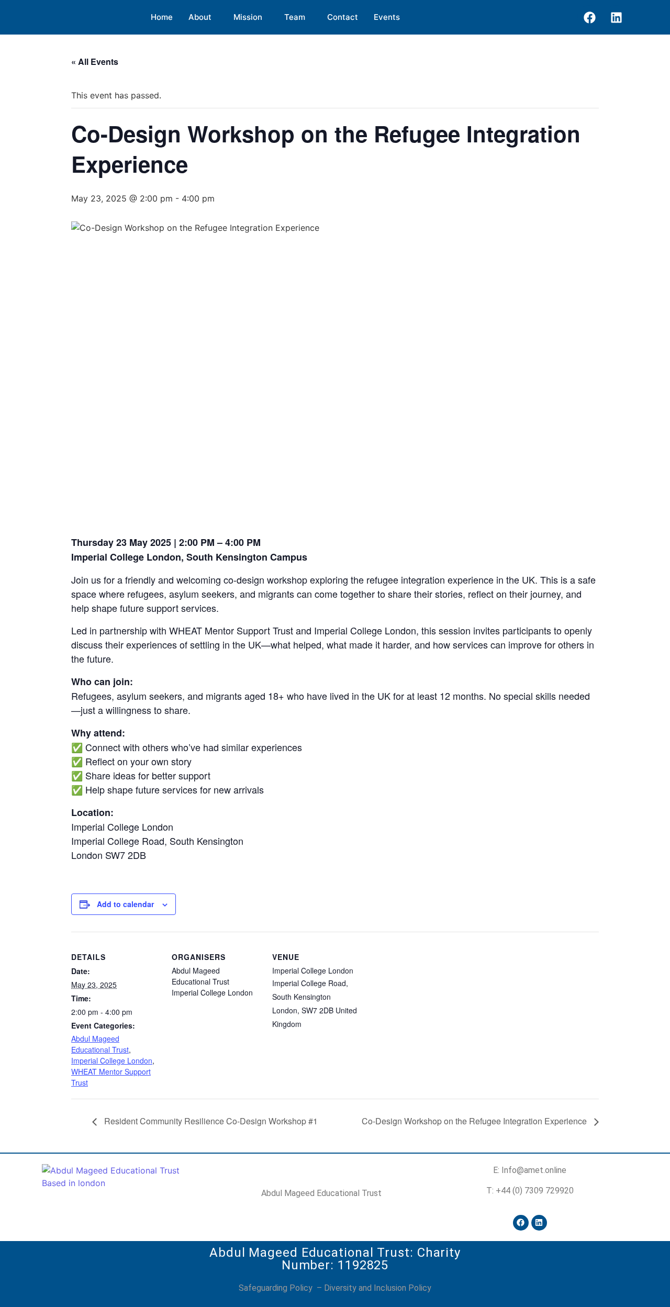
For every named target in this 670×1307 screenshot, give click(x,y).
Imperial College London (111, 1060)
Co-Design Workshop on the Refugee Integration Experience (475, 1121)
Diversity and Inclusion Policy (377, 1288)
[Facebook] (589, 17)
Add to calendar (125, 904)
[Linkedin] (616, 17)
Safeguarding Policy (277, 1288)
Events (387, 17)
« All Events (94, 61)
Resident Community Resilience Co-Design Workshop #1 (210, 1121)
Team (294, 17)
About (199, 17)
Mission (247, 17)
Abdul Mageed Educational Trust (100, 1044)
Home (162, 17)
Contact (342, 17)
